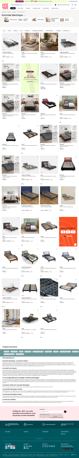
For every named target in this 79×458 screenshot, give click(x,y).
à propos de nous (45, 431)
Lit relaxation (55, 351)
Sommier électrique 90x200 (38, 351)
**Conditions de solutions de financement (42, 455)
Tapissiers (21, 351)
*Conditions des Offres (32, 455)
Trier (4, 30)
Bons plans (28, 8)
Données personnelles (17, 455)
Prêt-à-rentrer (20, 8)
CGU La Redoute (60, 454)
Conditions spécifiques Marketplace (14, 454)
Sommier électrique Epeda (9, 354)
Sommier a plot (75, 351)
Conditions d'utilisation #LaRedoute (8, 455)
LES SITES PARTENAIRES (64, 431)
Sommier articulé (14, 351)
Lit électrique (6, 351)
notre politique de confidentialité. (56, 417)
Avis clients (66, 454)
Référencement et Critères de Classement (26, 454)
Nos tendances (46, 8)
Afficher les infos (39, 438)
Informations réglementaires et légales (39, 454)
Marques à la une (55, 8)
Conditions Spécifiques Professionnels (51, 454)
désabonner (55, 416)
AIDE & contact (7, 431)
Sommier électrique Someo (65, 351)
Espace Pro (73, 8)
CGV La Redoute (5, 454)
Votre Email (42, 409)
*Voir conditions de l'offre (44, 414)
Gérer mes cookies (24, 455)
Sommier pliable (28, 351)
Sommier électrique (21, 11)
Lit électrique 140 (48, 351)
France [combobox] (74, 454)
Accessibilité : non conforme (54, 455)
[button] (75, 4)
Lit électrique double (20, 354)
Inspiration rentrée (36, 8)
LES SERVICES (26, 431)
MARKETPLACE (63, 433)
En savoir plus (71, 446)
